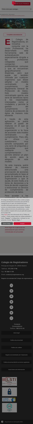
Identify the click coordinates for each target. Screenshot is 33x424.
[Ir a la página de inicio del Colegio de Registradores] (8, 4)
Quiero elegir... (7, 223)
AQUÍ (5, 214)
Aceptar (22, 223)
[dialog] (16, 212)
